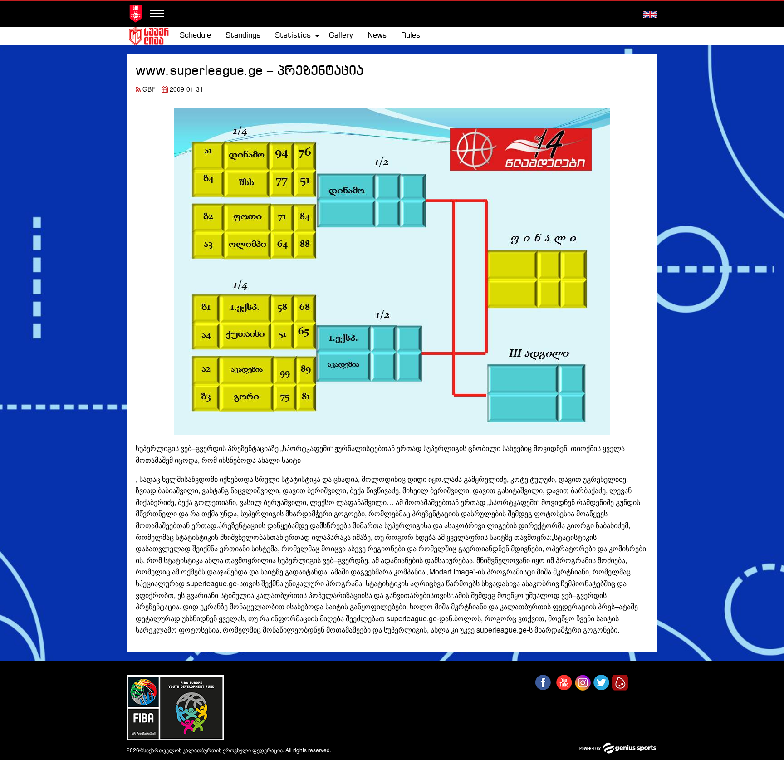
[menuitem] (195, 35)
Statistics (293, 35)
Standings (242, 35)
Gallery (341, 35)
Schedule (195, 35)
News (377, 35)
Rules (410, 35)
